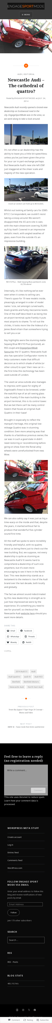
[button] (18, 471)
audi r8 (27, 676)
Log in (10, 844)
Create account (14, 837)
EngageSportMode (24, 98)
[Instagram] (23, 1009)
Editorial (29, 74)
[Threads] (17, 1009)
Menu (27, 14)
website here (28, 613)
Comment (38, 790)
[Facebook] (34, 1009)
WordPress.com (14, 868)
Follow (14, 912)
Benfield (16, 681)
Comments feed (14, 860)
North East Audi (35, 687)
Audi (19, 74)
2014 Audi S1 (21, 671)
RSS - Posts (12, 962)
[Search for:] (26, 940)
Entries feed (13, 852)
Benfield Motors (31, 681)
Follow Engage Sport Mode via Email (22, 883)
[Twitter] (29, 1009)
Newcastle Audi (17, 687)
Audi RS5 (39, 676)
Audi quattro (14, 676)
